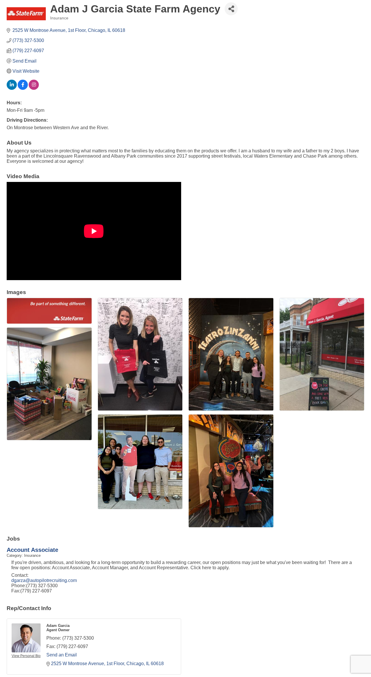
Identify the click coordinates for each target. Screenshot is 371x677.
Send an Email (61, 654)
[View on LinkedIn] (12, 88)
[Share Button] (231, 8)
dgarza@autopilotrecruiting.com (44, 580)
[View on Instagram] (34, 88)
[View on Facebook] (23, 88)
